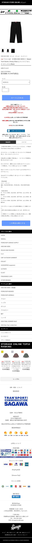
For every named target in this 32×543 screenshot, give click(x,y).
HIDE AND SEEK (5, 56)
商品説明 (8, 142)
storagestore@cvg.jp (17, 520)
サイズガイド (4, 336)
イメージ (24, 142)
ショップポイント (6, 332)
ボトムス (12, 56)
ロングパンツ (24, 56)
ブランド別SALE (5, 340)
